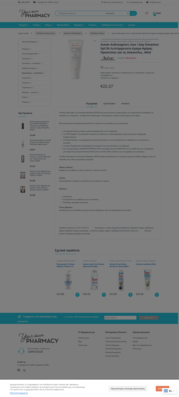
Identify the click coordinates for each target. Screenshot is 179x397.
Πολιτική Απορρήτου (19, 393)
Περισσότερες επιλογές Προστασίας (128, 388)
